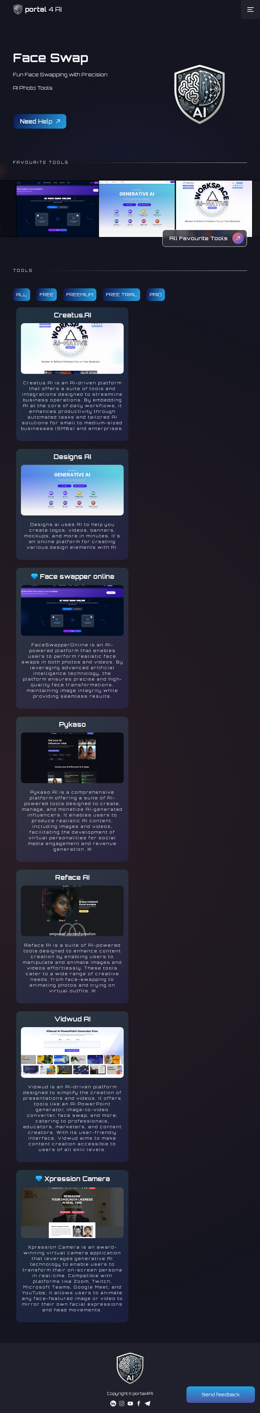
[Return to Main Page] (130, 1368)
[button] (250, 9)
